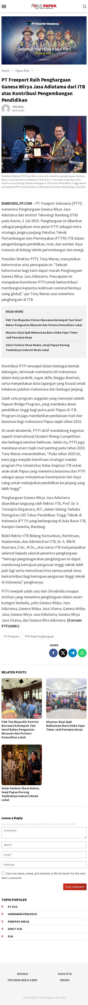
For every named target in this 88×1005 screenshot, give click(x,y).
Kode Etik (65, 974)
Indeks (65, 980)
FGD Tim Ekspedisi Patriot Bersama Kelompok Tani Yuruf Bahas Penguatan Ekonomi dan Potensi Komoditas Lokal (20, 729)
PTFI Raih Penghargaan (39, 636)
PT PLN (12, 907)
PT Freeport (11, 636)
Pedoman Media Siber (22, 980)
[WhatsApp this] (82, 653)
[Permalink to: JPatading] (5, 108)
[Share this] (53, 653)
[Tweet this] (63, 653)
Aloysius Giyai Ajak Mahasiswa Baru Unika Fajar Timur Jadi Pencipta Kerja (65, 725)
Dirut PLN (15, 929)
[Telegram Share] (72, 653)
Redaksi (22, 974)
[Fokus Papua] (44, 6)
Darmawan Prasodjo (22, 914)
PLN (10, 936)
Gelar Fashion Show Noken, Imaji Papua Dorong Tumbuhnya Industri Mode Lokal (20, 794)
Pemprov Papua (18, 921)
